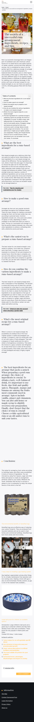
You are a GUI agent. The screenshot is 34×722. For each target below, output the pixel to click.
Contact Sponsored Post (9, 697)
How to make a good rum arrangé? (14, 102)
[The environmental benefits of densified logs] (17, 504)
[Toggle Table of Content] (29, 96)
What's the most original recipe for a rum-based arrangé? (16, 112)
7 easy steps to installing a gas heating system (16, 571)
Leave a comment (23, 673)
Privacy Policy (6, 704)
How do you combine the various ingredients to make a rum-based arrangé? (17, 109)
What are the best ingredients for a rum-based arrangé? (17, 99)
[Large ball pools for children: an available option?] (17, 600)
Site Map (4, 694)
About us (4, 708)
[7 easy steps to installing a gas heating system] (17, 552)
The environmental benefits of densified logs (16, 524)
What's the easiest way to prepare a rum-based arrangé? (15, 105)
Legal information (7, 701)
